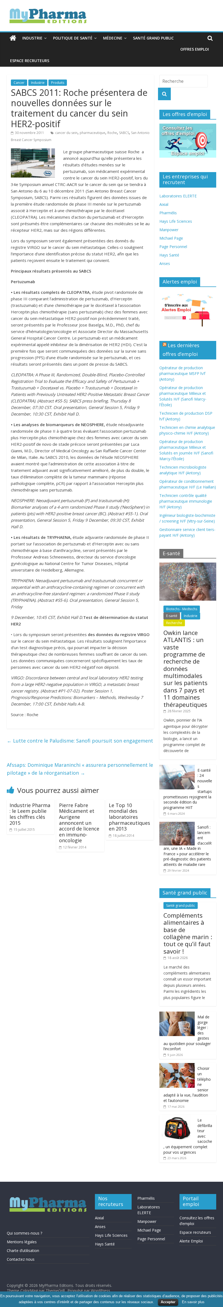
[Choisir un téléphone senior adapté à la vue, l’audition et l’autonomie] (177, 1065)
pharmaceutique (92, 132)
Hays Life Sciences (175, 221)
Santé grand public (153, 38)
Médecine (112, 38)
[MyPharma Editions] (13, 38)
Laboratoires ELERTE (178, 196)
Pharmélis (168, 212)
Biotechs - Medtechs (181, 609)
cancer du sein (66, 132)
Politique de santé (72, 38)
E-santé (171, 615)
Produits (57, 82)
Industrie (32, 38)
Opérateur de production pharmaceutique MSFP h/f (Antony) (182, 373)
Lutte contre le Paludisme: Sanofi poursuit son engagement (80, 740)
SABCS (124, 132)
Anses (164, 263)
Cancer (19, 82)
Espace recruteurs (29, 60)
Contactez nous (21, 1259)
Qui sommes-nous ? (24, 1233)
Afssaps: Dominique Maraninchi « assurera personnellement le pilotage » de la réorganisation (80, 769)
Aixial (163, 204)
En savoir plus (193, 1302)
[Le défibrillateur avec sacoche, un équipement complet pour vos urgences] (177, 1117)
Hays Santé (169, 255)
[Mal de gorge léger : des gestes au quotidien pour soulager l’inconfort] (177, 1014)
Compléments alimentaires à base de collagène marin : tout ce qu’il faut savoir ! (187, 933)
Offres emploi (194, 49)
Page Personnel (173, 246)
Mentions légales (22, 1241)
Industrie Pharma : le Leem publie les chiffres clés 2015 (30, 814)
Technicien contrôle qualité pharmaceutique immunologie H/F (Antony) (185, 501)
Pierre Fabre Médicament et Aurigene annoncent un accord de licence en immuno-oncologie (79, 823)
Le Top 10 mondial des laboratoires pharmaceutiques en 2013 (129, 817)
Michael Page (171, 238)
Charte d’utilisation (23, 1250)
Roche (112, 132)
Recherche (174, 623)
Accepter (168, 1302)
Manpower (168, 229)
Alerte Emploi (191, 1241)
